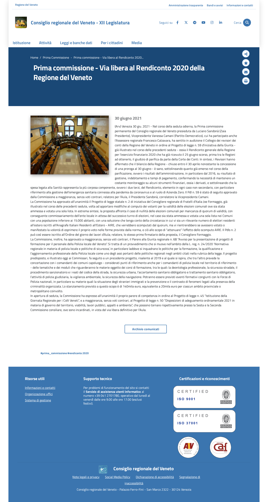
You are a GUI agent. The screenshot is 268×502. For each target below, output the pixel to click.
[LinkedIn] (220, 22)
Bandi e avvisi (215, 5)
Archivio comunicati (145, 329)
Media (136, 43)
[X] (186, 22)
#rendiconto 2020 (78, 353)
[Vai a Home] (21, 22)
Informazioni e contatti (240, 5)
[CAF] (220, 447)
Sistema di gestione (38, 400)
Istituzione (21, 43)
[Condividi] (246, 54)
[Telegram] (195, 22)
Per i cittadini (112, 43)
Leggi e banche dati (76, 43)
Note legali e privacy (85, 477)
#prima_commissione (54, 353)
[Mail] (246, 72)
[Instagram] (212, 22)
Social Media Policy (117, 477)
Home (34, 57)
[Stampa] (246, 81)
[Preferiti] (246, 63)
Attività (45, 43)
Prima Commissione (56, 57)
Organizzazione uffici (39, 394)
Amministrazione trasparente (186, 5)
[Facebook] (177, 22)
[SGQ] (204, 397)
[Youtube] (203, 22)
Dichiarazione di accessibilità (155, 477)
